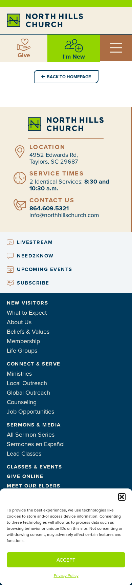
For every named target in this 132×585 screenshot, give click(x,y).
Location (47, 147)
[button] (121, 497)
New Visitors (27, 303)
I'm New (74, 56)
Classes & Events (34, 467)
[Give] (23, 44)
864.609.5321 (49, 208)
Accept (66, 560)
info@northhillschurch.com (64, 215)
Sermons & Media (34, 425)
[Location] (20, 151)
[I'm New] (74, 46)
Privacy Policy (66, 575)
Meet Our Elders (34, 485)
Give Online (25, 476)
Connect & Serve (34, 364)
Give (24, 55)
